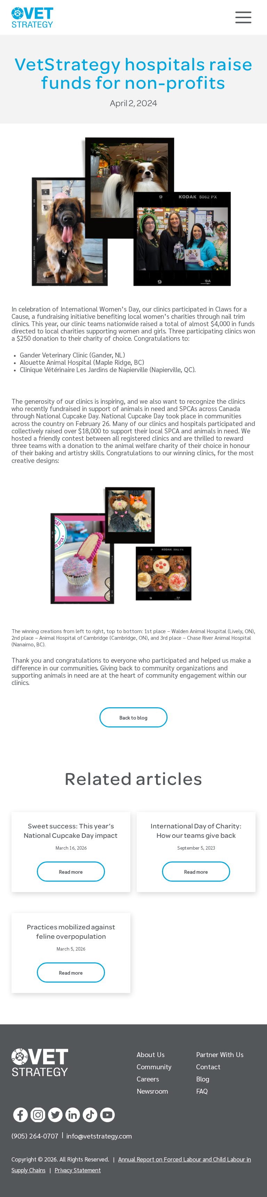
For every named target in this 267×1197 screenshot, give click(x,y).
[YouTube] (107, 1114)
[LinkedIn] (72, 1114)
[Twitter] (55, 1114)
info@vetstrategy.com (99, 1135)
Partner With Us (219, 1054)
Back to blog (133, 717)
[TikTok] (90, 1114)
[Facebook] (20, 1114)
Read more (71, 871)
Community (154, 1066)
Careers (148, 1078)
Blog (202, 1078)
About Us (150, 1054)
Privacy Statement (78, 1170)
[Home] (32, 17)
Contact (208, 1066)
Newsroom (152, 1090)
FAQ (202, 1090)
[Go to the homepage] (39, 1062)
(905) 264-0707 (35, 1135)
